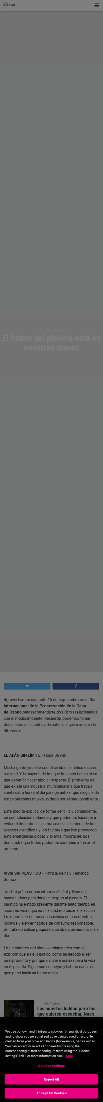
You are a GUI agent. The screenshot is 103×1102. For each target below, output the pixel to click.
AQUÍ (69, 1056)
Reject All (51, 1079)
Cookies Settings (51, 1066)
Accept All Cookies (51, 1093)
